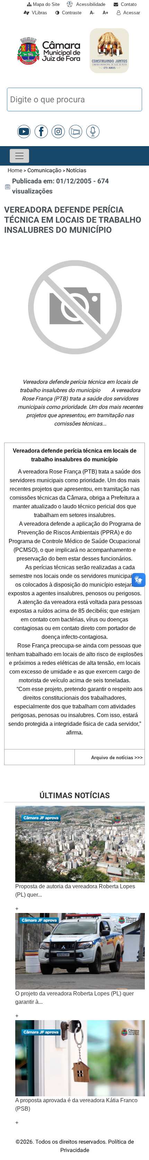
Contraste (70, 12)
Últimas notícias (75, 795)
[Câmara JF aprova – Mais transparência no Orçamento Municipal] (80, 844)
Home (15, 170)
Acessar (130, 12)
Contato (127, 4)
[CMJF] (15, 51)
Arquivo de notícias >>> (117, 757)
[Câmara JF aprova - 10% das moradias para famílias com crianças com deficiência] (80, 1058)
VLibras (38, 12)
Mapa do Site (46, 4)
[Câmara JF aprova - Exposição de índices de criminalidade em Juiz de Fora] (80, 951)
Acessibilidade (90, 4)
